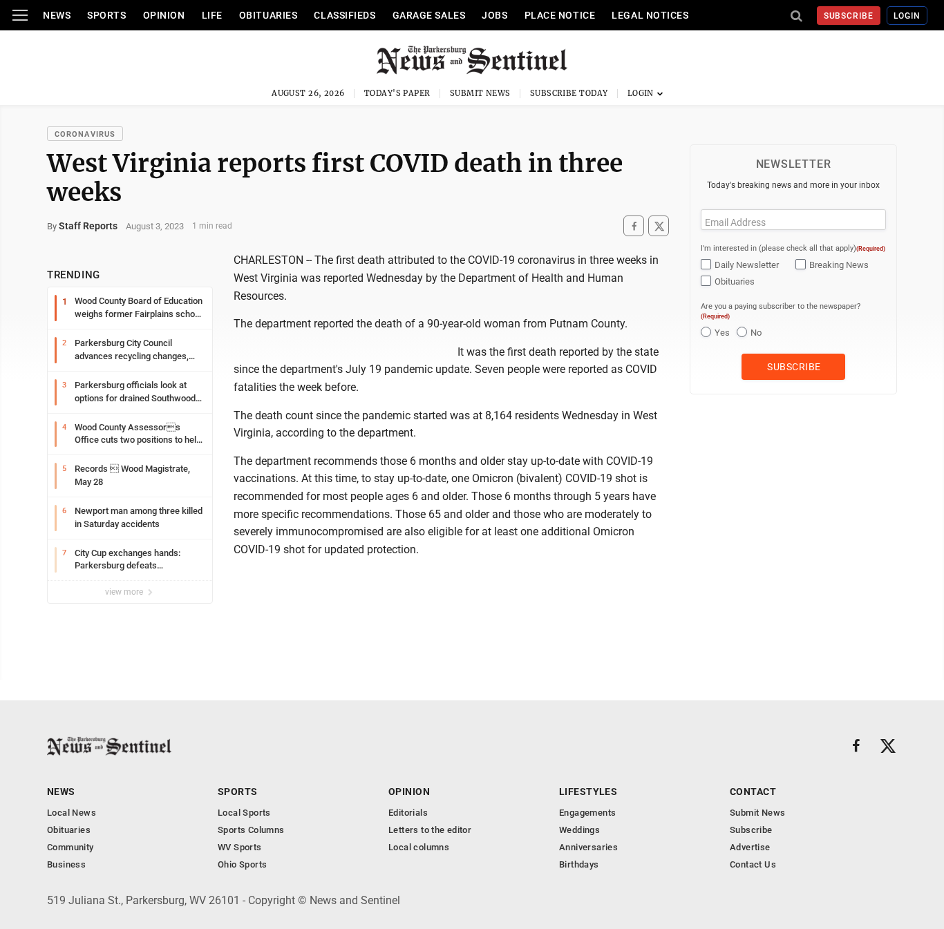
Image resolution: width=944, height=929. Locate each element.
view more (125, 592)
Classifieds (344, 15)
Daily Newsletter (747, 265)
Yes (722, 332)
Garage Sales (429, 15)
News (56, 15)
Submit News (480, 93)
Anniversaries (588, 847)
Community (70, 847)
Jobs (494, 15)
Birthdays (579, 864)
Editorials (408, 812)
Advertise (750, 847)
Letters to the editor (429, 830)
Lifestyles (588, 791)
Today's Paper (397, 93)
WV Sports (240, 847)
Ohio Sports (242, 864)
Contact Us (753, 864)
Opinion (164, 15)
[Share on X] (658, 226)
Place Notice (560, 15)
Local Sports (244, 812)
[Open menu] (20, 15)
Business (66, 864)
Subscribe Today (569, 93)
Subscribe (849, 16)
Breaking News (839, 265)
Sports (106, 15)
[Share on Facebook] (633, 226)
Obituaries (268, 15)
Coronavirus (85, 134)
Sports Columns (251, 830)
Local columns (418, 847)
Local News (71, 812)
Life (212, 15)
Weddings (579, 830)
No (756, 332)
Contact (753, 791)
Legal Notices (650, 15)
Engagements (587, 812)
